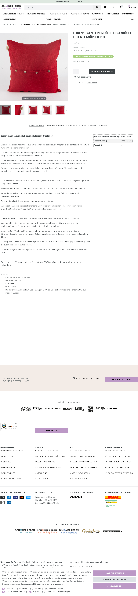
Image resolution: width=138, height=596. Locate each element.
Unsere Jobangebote (11, 479)
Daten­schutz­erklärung (30, 584)
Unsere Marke (7, 468)
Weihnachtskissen (43, 24)
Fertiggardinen (113, 14)
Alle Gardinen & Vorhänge (13, 14)
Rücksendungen (78, 479)
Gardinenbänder (9, 19)
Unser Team (6, 462)
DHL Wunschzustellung (16, 592)
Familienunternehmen (119, 462)
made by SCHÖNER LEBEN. (37, 14)
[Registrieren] (114, 7)
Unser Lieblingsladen (11, 451)
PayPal (36, 592)
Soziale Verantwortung (120, 473)
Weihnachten (28, 24)
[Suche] (97, 7)
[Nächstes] (66, 67)
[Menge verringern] (86, 71)
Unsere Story (7, 456)
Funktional (50, 592)
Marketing (38, 589)
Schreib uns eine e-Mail (88, 378)
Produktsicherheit (98, 125)
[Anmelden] (105, 7)
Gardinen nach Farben (58, 14)
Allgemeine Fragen (80, 451)
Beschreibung (36, 125)
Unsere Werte (7, 473)
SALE (133, 19)
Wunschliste (84, 77)
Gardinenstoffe (128, 14)
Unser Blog (51, 430)
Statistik (23, 589)
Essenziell (10, 589)
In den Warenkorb (103, 71)
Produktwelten (96, 19)
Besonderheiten (55, 125)
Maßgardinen (98, 14)
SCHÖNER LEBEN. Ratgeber (83, 468)
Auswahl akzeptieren (114, 580)
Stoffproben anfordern (48, 468)
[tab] (36, 125)
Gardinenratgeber (80, 473)
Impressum (58, 584)
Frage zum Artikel (76, 125)
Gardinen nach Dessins (80, 14)
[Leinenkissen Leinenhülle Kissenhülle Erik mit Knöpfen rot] (5, 110)
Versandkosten (92, 83)
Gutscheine (41, 473)
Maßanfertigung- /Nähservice (51, 456)
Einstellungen (64, 592)
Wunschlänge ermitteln (83, 456)
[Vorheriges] (2, 67)
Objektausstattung (45, 462)
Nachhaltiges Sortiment (120, 456)
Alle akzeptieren (115, 573)
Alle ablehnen (114, 586)
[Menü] (16, 424)
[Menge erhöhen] (82, 71)
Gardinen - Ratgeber (121, 380)
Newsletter (41, 479)
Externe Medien (56, 589)
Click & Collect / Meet (46, 451)
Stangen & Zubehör (53, 19)
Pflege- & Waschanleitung (84, 462)
